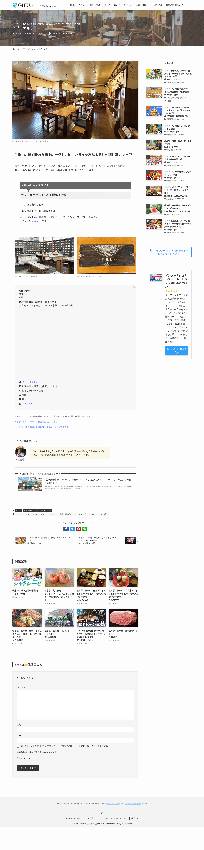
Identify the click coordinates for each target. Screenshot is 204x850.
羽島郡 (68, 514)
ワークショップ (79, 514)
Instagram (37, 221)
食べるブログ (44, 33)
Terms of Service (133, 803)
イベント (19, 514)
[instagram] (102, 813)
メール (20, 736)
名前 (19, 724)
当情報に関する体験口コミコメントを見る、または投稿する (42, 427)
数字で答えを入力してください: (44, 752)
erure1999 (27, 403)
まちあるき (43, 514)
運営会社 (135, 818)
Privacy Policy (113, 803)
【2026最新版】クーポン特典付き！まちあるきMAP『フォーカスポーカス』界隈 (88, 481)
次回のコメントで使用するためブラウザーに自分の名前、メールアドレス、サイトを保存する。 (65, 746)
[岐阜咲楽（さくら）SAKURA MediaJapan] (34, 5)
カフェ (28, 514)
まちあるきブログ (29, 33)
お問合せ (91, 818)
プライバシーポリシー (75, 818)
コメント (21, 687)
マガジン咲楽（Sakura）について (113, 818)
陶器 (61, 514)
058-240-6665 (29, 382)
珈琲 (35, 514)
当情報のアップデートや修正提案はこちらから (37, 422)
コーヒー (53, 514)
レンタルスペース (95, 514)
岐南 (106, 514)
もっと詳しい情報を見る (177, 351)
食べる (18, 33)
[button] (188, 5)
